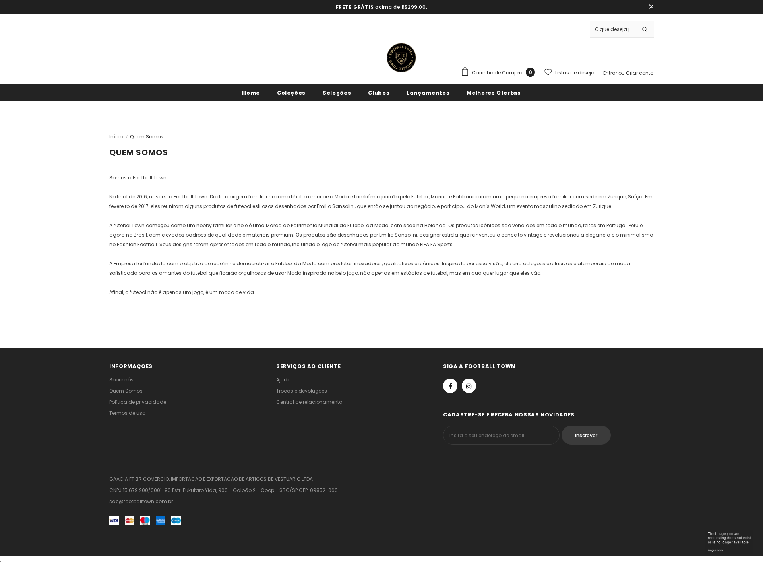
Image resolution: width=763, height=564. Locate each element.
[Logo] (401, 58)
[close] (651, 7)
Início (116, 136)
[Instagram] (469, 386)
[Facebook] (450, 386)
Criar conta (640, 73)
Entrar (610, 73)
